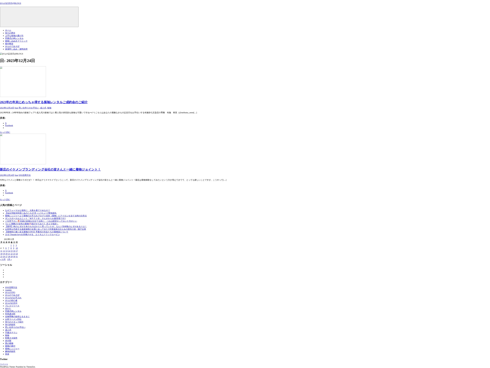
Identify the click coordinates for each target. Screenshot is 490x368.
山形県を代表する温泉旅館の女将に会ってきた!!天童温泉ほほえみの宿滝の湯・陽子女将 (45, 229)
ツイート (4, 364)
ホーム (8, 30)
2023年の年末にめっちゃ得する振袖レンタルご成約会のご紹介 (44, 102)
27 (6, 256)
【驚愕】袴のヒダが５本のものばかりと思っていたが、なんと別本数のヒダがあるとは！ (46, 226)
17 (17, 251)
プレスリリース (12, 306)
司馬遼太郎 (10, 314)
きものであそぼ (12, 46)
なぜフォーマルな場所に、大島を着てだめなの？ (27, 210)
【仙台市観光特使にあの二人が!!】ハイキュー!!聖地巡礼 (31, 213)
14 (9, 251)
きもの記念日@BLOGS (10, 3)
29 (12, 256)
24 (17, 254)
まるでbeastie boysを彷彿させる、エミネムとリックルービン (32, 234)
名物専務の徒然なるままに (17, 316)
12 (4, 251)
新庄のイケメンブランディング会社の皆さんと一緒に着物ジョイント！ (50, 169)
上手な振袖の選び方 (14, 36)
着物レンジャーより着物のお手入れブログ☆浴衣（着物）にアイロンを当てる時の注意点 (46, 216)
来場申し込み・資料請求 (16, 49)
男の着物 (9, 343)
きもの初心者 (11, 300)
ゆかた (8, 308)
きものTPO (10, 292)
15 (12, 251)
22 (12, 254)
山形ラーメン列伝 (13, 319)
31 (17, 256)
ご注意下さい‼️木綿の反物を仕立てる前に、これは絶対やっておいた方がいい (41, 221)
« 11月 (3, 259)
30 (14, 256)
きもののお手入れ (13, 298)
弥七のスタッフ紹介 (14, 322)
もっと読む (5, 132)
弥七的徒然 (10, 324)
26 (4, 256)
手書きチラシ (11, 333)
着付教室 (9, 44)
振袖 (49, 108)
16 (14, 251)
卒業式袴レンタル (13, 311)
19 (4, 254)
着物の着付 (10, 346)
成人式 (43, 108)
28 (9, 256)
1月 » (9, 259)
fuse (16, 108)
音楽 (7, 354)
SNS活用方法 (25, 175)
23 (14, 254)
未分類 (8, 341)
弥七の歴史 (10, 33)
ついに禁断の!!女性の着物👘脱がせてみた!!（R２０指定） (32, 224)
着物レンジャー (12, 349)
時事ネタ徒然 (11, 338)
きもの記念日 (11, 303)
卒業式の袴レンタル (14, 38)
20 (6, 254)
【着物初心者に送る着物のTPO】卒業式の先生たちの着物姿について (36, 232)
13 (6, 251)
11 (1, 251)
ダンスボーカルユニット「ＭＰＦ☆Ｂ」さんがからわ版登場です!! (35, 218)
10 (17, 248)
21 (9, 254)
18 (1, 254)
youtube (8, 290)
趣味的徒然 (10, 351)
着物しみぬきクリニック (16, 41)
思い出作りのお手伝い (29, 108)
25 (1, 256)
